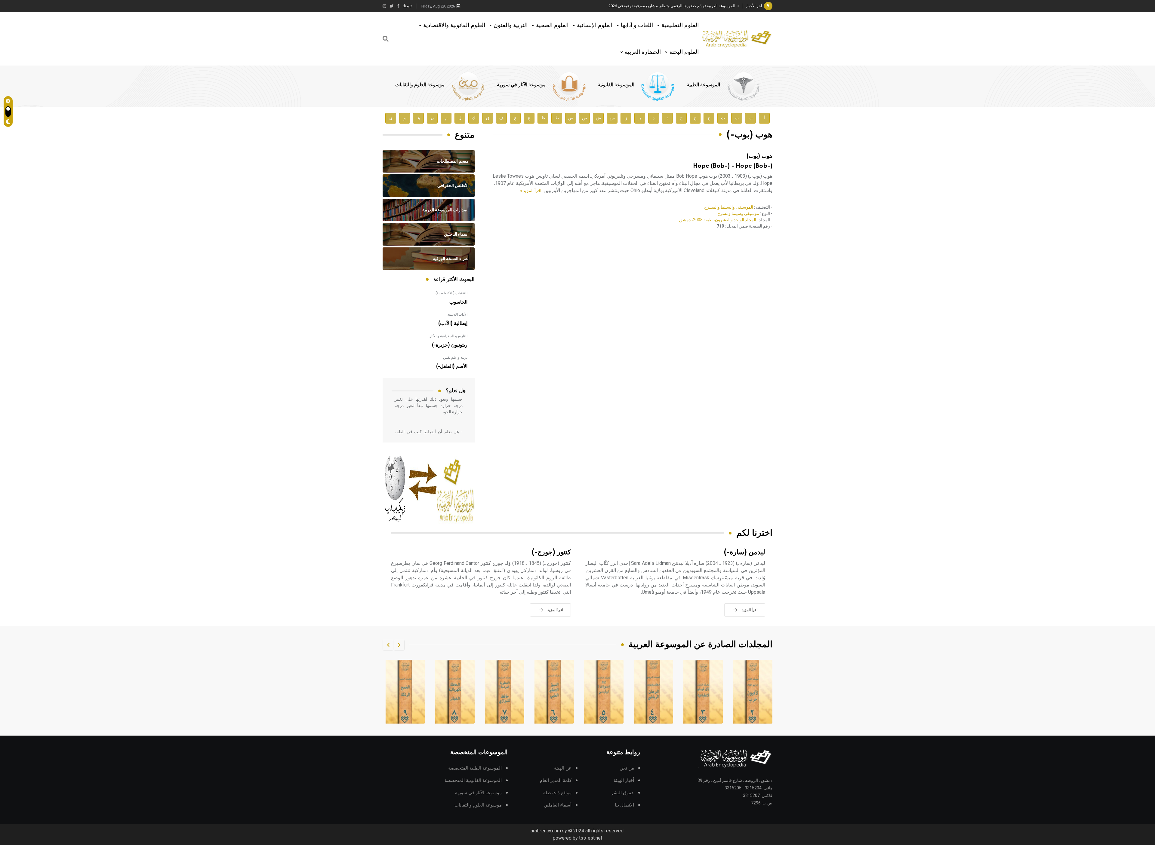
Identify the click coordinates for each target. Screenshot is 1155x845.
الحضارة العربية (643, 51)
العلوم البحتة (684, 51)
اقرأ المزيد (749, 610)
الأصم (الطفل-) (451, 366)
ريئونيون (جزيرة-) (449, 345)
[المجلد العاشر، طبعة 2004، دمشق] (405, 692)
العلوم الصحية (552, 25)
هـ (418, 118)
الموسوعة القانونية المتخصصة (473, 780)
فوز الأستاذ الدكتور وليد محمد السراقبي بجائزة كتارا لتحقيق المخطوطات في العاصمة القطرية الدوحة (654, 6)
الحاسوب (458, 302)
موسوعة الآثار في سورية (521, 84)
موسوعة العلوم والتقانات (420, 84)
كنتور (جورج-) (551, 552)
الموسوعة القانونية (616, 84)
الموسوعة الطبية (703, 84)
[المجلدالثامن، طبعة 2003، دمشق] (504, 692)
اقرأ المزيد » (530, 190)
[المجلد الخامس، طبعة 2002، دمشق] (653, 692)
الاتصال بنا (624, 805)
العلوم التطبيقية (680, 25)
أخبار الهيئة (624, 780)
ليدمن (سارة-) (744, 552)
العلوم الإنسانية (594, 25)
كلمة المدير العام (555, 780)
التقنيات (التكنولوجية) (451, 293)
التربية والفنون (511, 25)
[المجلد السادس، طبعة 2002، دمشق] (604, 692)
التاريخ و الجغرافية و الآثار (448, 336)
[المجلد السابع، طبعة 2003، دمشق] (554, 692)
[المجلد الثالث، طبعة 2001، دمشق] (752, 692)
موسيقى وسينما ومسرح (738, 213)
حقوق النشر (622, 793)
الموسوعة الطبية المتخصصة (475, 768)
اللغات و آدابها (637, 25)
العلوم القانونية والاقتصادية (454, 25)
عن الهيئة (562, 768)
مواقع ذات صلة (557, 793)
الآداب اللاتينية (457, 314)
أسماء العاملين (557, 805)
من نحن (627, 768)
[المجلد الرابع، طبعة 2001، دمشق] (703, 692)
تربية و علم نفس (455, 357)
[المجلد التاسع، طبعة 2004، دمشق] (455, 692)
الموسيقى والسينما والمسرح (728, 207)
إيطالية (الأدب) (452, 323)
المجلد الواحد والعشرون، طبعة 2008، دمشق (717, 219)
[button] (399, 645)
